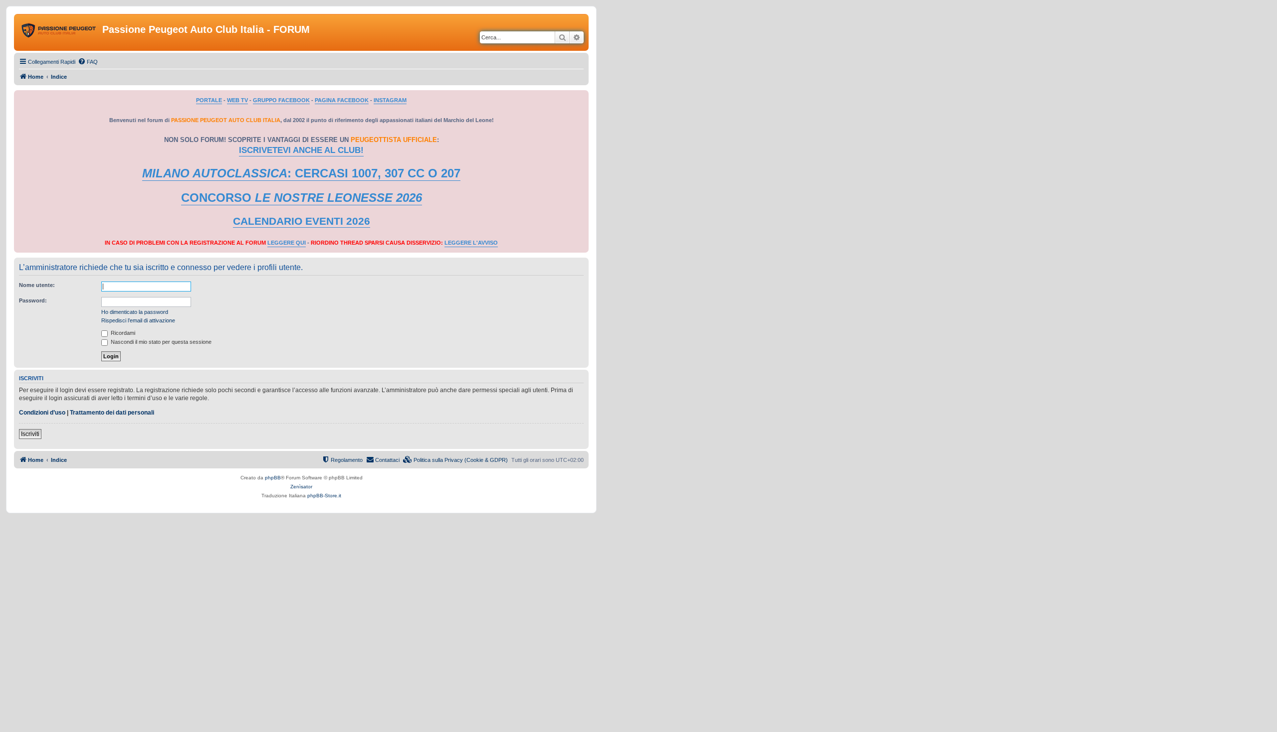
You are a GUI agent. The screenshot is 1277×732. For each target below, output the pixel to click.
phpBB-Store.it (324, 495)
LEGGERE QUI (286, 243)
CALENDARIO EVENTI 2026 (301, 221)
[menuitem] (88, 62)
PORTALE (209, 100)
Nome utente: (37, 285)
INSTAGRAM (390, 100)
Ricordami (122, 333)
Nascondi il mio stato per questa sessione (160, 342)
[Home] (59, 32)
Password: (33, 300)
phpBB (273, 477)
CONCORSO (301, 197)
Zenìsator (301, 486)
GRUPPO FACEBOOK (281, 100)
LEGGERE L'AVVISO (471, 243)
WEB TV (237, 100)
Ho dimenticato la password (134, 312)
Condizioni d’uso (42, 412)
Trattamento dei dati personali (112, 412)
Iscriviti (30, 434)
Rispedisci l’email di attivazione (138, 320)
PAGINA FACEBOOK (342, 100)
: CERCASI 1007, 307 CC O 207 (301, 173)
